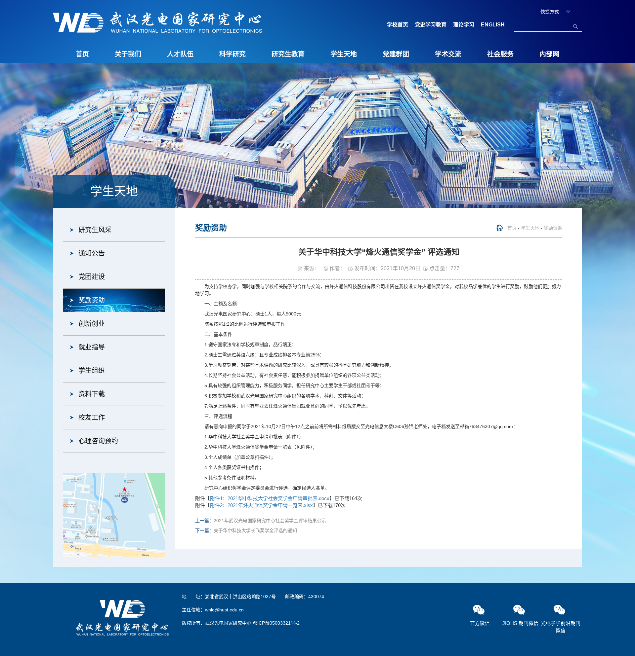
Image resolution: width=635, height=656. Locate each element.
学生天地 (343, 54)
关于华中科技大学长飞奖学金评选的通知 (255, 530)
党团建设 (91, 276)
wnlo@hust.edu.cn (224, 609)
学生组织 (91, 370)
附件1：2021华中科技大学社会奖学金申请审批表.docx (269, 498)
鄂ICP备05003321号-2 (276, 623)
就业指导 (91, 347)
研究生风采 (94, 230)
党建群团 (396, 54)
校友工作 (91, 417)
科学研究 (232, 54)
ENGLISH (493, 24)
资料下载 (91, 394)
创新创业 (91, 323)
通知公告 (91, 253)
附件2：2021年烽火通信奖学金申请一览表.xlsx (261, 505)
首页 (82, 54)
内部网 (549, 54)
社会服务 (500, 54)
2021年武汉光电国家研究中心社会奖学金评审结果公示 (270, 520)
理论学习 (463, 24)
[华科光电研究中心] (157, 21)
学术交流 (448, 54)
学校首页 (397, 24)
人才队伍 (180, 54)
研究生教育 (288, 54)
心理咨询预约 (98, 441)
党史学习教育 (430, 24)
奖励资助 (91, 300)
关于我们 (128, 54)
